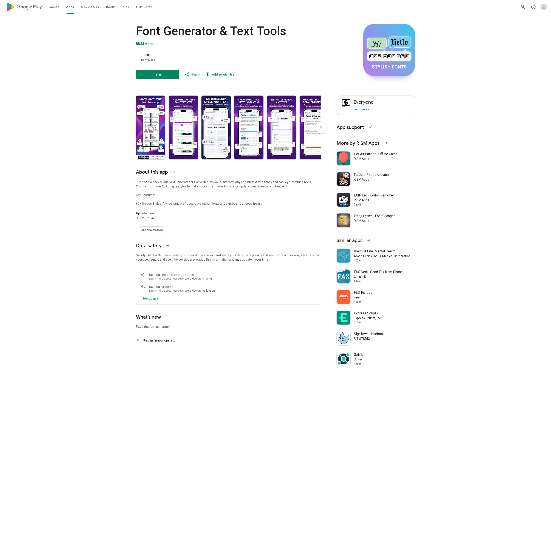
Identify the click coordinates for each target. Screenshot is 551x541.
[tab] (54, 7)
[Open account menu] (544, 7)
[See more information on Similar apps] (369, 240)
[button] (150, 127)
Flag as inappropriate (155, 340)
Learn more (156, 278)
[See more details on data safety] (151, 298)
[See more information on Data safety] (168, 245)
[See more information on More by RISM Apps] (386, 143)
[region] (222, 57)
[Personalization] (151, 230)
